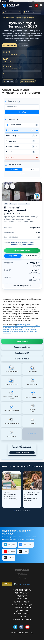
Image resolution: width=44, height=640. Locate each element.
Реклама (22, 617)
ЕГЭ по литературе (16, 329)
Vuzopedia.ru (19, 633)
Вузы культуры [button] (22, 130)
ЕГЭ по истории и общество (17, 331)
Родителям (22, 596)
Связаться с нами (22, 620)
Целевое (30, 245)
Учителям (22, 599)
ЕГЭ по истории (30, 326)
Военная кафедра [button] (20, 135)
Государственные (23, 324)
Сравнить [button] (12, 186)
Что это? (22, 174)
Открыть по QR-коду (22, 605)
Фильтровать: (12, 119)
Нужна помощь (22, 341)
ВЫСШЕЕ (5, 1)
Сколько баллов (28, 242)
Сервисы (22, 578)
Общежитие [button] (20, 141)
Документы (22, 611)
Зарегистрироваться (22, 452)
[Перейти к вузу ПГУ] (22, 191)
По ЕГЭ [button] (20, 152)
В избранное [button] (7, 186)
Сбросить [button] (22, 157)
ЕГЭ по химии (28, 327)
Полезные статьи (22, 359)
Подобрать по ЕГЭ (22, 353)
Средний (31, 169)
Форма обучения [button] (20, 146)
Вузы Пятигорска (8, 17)
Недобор (23, 245)
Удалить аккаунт (22, 614)
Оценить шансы (31, 256)
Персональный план (22, 347)
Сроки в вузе (16, 242)
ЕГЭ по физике (20, 326)
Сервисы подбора (22, 590)
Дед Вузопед (22, 574)
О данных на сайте (22, 608)
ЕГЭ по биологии (18, 327)
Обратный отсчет (22, 602)
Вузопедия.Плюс (22, 570)
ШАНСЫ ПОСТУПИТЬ (35, 1)
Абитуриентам (22, 593)
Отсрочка (14, 245)
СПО (11, 1)
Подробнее (13, 256)
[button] (18, 101)
